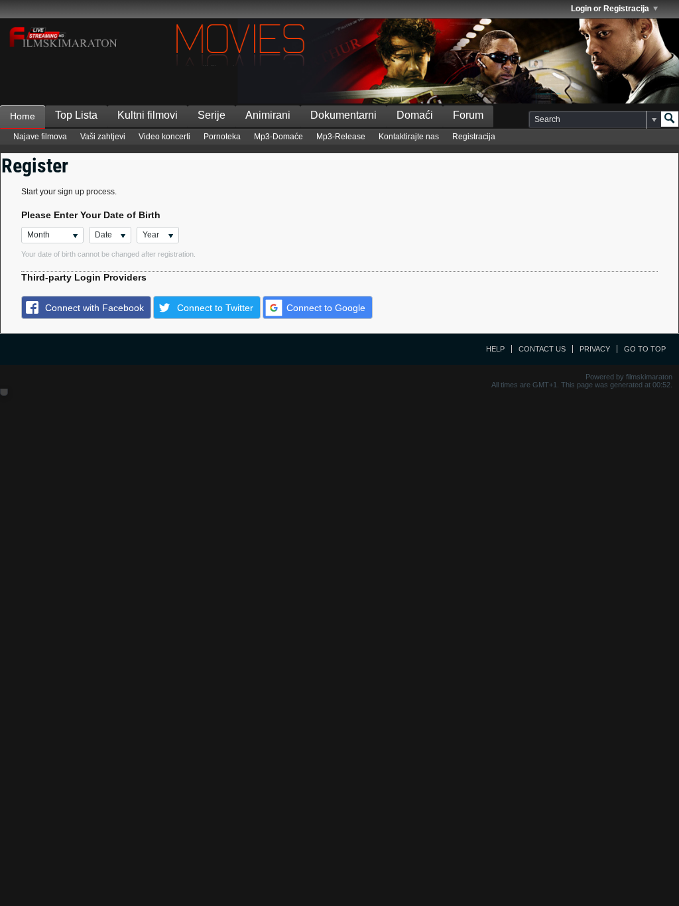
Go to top (645, 349)
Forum (468, 115)
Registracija (473, 136)
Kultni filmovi (147, 115)
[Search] (669, 119)
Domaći (415, 115)
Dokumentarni (343, 115)
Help (495, 349)
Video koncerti (164, 136)
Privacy (595, 349)
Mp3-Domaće (278, 136)
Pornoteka (222, 136)
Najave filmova (40, 136)
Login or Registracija (610, 8)
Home (22, 116)
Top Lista (76, 115)
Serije (211, 115)
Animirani (267, 115)
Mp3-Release (340, 136)
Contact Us (542, 349)
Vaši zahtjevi (102, 136)
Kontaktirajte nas (409, 136)
